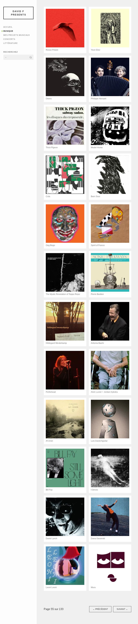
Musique (8, 31)
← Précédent (100, 609)
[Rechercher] (30, 57)
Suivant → (122, 609)
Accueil (7, 27)
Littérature (10, 43)
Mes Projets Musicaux (16, 35)
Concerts (9, 39)
